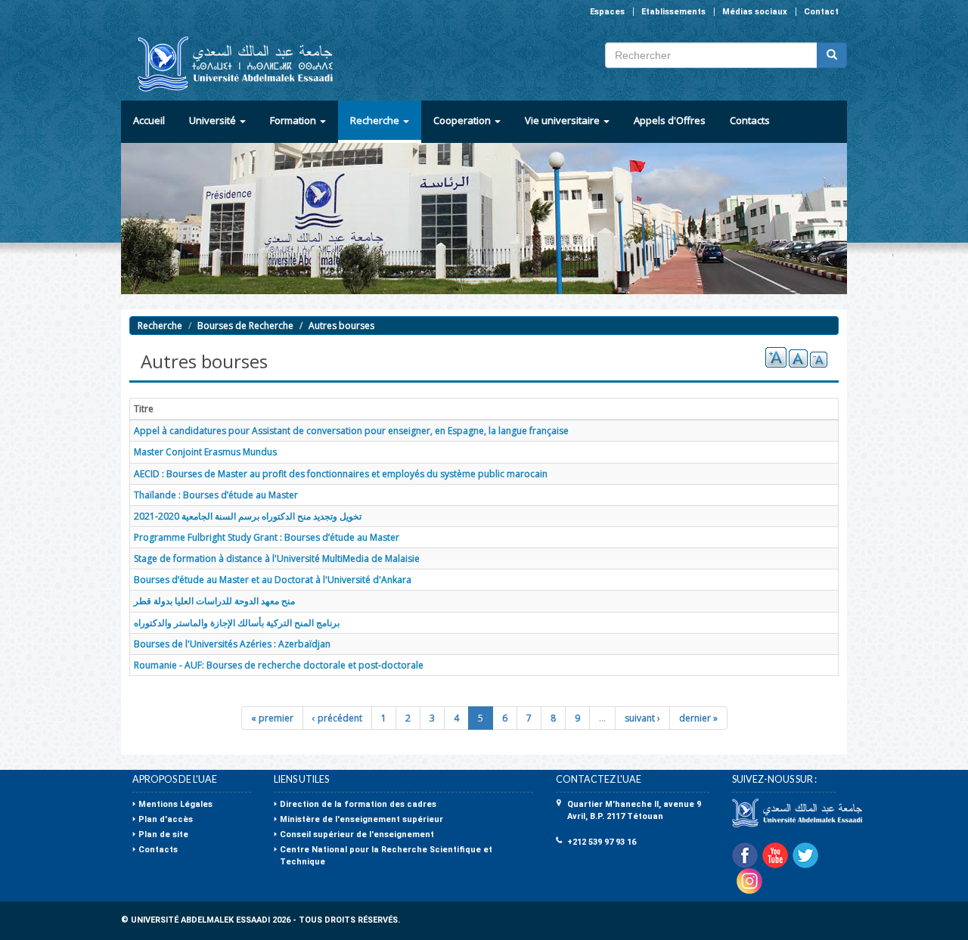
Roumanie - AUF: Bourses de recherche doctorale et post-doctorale (279, 665)
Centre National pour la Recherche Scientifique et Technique (386, 856)
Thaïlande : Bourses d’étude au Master (216, 495)
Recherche (376, 120)
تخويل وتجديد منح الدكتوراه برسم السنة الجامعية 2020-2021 (247, 516)
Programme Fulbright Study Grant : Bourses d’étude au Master (266, 537)
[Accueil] (229, 64)
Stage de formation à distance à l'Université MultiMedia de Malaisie (277, 558)
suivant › (642, 718)
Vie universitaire (563, 120)
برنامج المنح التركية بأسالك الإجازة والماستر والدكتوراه (237, 622)
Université (213, 120)
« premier (272, 718)
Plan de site (163, 834)
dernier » (698, 718)
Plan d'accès (165, 819)
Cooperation (463, 120)
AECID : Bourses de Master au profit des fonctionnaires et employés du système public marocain (341, 473)
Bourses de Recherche (245, 325)
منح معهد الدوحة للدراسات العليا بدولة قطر (214, 600)
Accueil (149, 120)
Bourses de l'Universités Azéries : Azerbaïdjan (232, 644)
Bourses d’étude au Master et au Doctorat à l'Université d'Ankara (272, 579)
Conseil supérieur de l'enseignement (357, 834)
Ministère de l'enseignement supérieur (361, 819)
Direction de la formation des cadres (358, 804)
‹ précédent (337, 718)
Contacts (750, 120)
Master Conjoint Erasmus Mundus (205, 451)
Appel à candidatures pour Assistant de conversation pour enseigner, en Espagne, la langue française (351, 430)
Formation (294, 120)
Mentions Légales (175, 804)
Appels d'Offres (670, 120)
